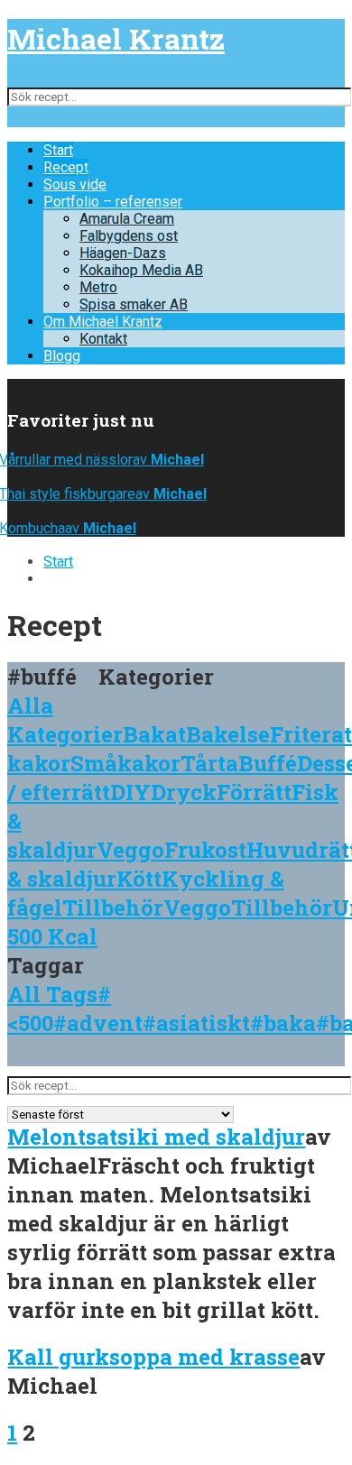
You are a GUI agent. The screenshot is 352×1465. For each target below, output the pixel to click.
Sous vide (75, 184)
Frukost (205, 849)
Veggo (130, 849)
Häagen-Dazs (122, 253)
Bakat (154, 734)
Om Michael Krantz (102, 321)
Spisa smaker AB (133, 304)
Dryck (184, 792)
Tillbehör (112, 907)
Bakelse (228, 734)
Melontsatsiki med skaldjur (156, 1136)
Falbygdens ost (128, 235)
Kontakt (103, 338)
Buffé (267, 763)
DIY (130, 792)
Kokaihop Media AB (141, 270)
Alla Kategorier (65, 720)
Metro (98, 287)
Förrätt (254, 792)
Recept (65, 167)
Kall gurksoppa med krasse (153, 1356)
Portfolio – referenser (112, 201)
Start (58, 150)
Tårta (209, 763)
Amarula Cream (126, 218)
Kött (139, 878)
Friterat (311, 734)
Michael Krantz (116, 38)
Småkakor (125, 763)
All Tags (52, 994)
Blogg (61, 355)
